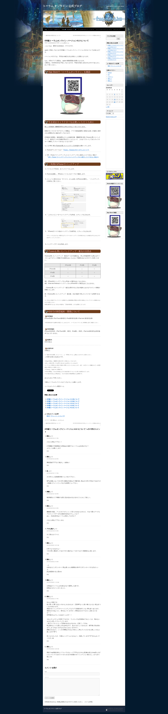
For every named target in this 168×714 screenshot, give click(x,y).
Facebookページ (71, 29)
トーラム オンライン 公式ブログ (62, 6)
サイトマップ (116, 29)
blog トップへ (49, 29)
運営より (55, 420)
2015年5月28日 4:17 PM (52, 598)
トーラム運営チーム (64, 42)
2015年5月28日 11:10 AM (53, 582)
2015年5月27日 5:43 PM (52, 459)
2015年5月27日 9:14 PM (52, 531)
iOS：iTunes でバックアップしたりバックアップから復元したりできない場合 (72, 157)
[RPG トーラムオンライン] (114, 209)
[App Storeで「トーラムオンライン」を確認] (73, 96)
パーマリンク (61, 420)
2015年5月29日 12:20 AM (53, 649)
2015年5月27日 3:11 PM (52, 438)
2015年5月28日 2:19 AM (52, 561)
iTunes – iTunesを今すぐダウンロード (75, 150)
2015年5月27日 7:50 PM (52, 494)
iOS (51, 420)
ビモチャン (110, 76)
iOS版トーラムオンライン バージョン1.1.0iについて (63, 399)
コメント (47, 677)
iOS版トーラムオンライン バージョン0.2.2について (63, 407)
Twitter (63, 29)
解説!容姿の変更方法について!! (52, 35)
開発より (110, 80)
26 (114, 102)
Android (110, 72)
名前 (46, 671)
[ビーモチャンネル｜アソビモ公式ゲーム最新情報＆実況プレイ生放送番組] (114, 176)
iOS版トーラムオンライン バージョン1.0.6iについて (63, 401)
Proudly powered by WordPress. (115, 710)
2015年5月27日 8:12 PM (52, 508)
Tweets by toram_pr (110, 116)
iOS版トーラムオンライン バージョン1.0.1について (63, 403)
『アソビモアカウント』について (85, 29)
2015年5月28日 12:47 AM (53, 545)
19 (114, 99)
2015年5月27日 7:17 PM (52, 473)
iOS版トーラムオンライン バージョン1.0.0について (63, 405)
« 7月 (107, 107)
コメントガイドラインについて (104, 29)
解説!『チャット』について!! (56, 416)
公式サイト (57, 29)
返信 (48, 451)
